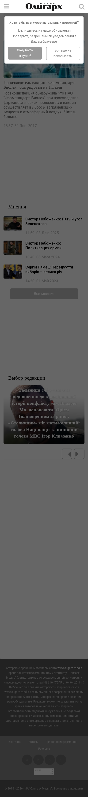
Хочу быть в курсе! (25, 53)
